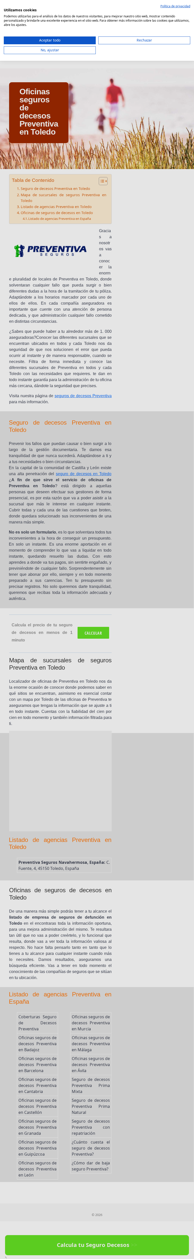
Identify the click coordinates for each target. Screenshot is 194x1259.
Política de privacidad (175, 6)
